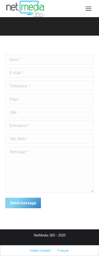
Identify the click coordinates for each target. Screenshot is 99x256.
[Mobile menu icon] (88, 8)
